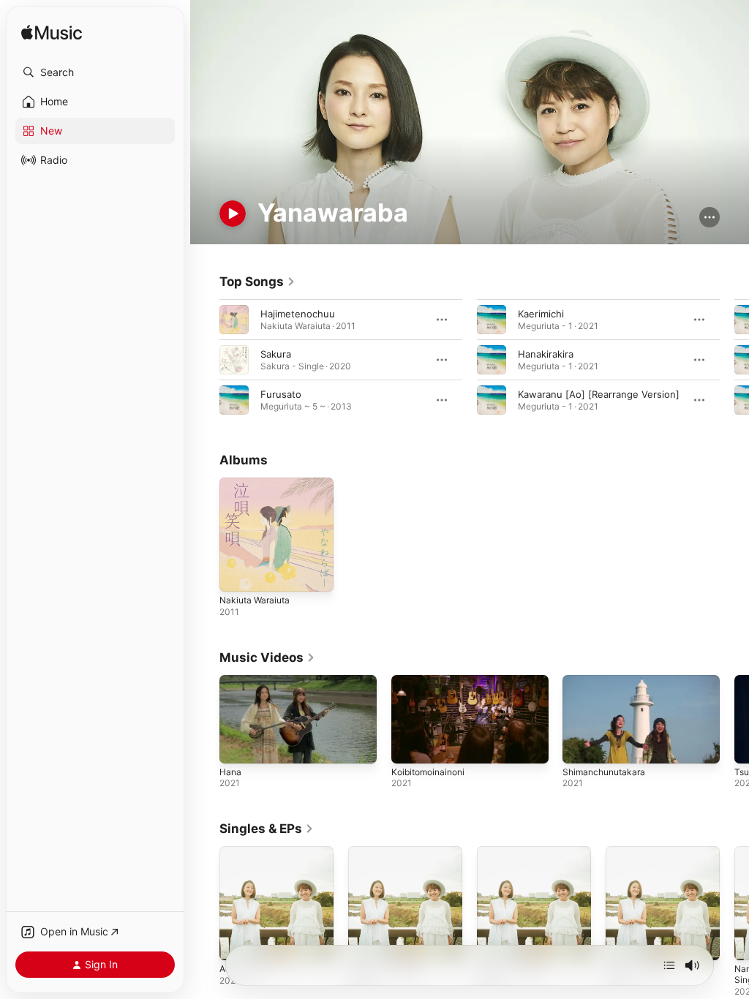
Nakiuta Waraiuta (254, 600)
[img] (51, 33)
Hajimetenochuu (297, 314)
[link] (257, 282)
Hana (230, 771)
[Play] (232, 213)
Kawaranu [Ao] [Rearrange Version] (599, 394)
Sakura (275, 354)
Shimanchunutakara (603, 771)
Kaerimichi (541, 314)
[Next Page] (734, 360)
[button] (95, 72)
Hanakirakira (545, 354)
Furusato (280, 394)
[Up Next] (669, 965)
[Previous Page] (205, 360)
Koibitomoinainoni (427, 771)
